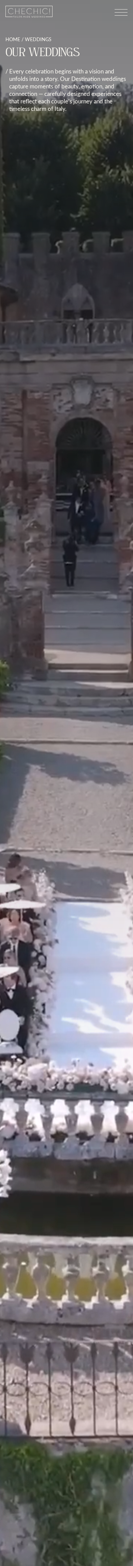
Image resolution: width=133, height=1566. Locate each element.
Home (12, 39)
